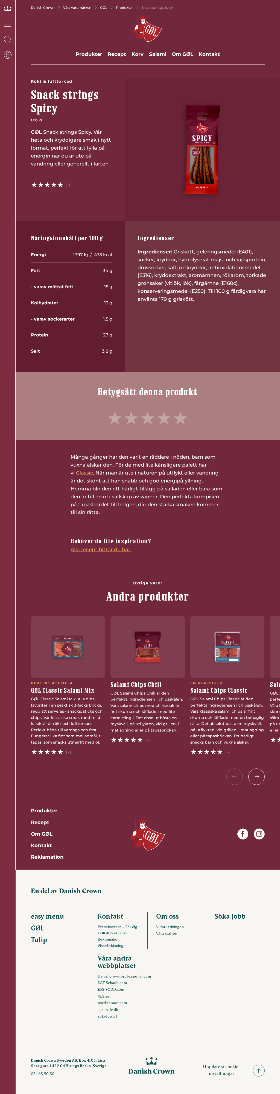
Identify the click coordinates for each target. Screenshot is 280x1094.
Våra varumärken (77, 7)
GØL (103, 7)
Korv (138, 54)
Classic (84, 473)
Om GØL (182, 54)
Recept (117, 54)
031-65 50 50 (42, 1073)
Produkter (124, 7)
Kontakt (209, 54)
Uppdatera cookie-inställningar (221, 1070)
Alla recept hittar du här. (101, 549)
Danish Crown (42, 7)
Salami (157, 54)
